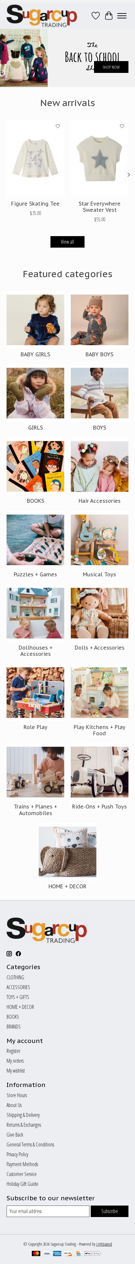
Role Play (36, 727)
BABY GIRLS (35, 354)
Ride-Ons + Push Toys (99, 806)
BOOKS (35, 501)
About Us (14, 1105)
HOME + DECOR (67, 886)
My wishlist (16, 1070)
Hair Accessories (100, 501)
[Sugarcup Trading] (42, 16)
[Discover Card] (68, 1254)
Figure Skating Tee (35, 203)
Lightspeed (104, 1244)
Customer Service (22, 1174)
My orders (15, 1060)
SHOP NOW (111, 67)
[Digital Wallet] (93, 1254)
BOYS (99, 427)
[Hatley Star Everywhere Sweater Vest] (99, 158)
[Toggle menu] (121, 15)
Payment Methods (22, 1164)
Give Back (15, 1134)
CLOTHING (15, 977)
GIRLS (35, 427)
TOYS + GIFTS (18, 997)
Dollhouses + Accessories (35, 650)
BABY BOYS (99, 354)
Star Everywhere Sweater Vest (100, 206)
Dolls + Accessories (100, 647)
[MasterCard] (36, 1254)
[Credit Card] (78, 1254)
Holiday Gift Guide (22, 1183)
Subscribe (109, 1211)
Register (13, 1050)
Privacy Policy (17, 1154)
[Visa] (47, 1254)
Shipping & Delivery (23, 1115)
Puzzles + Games (35, 574)
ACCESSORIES (18, 987)
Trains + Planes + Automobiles (35, 809)
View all (67, 241)
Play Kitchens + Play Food (99, 730)
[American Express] (57, 1254)
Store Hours (17, 1095)
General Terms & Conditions (30, 1144)
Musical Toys (99, 574)
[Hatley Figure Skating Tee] (35, 158)
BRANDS (14, 1026)
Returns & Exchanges (24, 1124)
